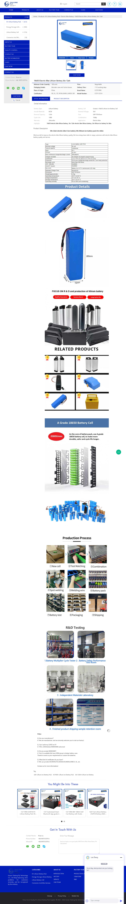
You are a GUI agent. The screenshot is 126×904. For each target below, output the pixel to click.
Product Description (61, 98)
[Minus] (121, 857)
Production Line (80, 873)
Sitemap (49, 896)
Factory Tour (54, 10)
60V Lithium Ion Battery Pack (43, 774)
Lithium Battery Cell (16, 32)
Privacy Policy (62, 896)
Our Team (57, 882)
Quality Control (11, 50)
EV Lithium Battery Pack (16, 22)
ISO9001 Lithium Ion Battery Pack (63, 774)
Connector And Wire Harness (16, 37)
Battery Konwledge (12, 58)
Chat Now (99, 10)
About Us (39, 10)
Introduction (59, 873)
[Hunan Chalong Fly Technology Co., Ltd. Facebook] (109, 4)
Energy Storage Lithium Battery (16, 27)
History (56, 876)
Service (56, 879)
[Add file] (87, 901)
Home (11, 10)
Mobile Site (75, 896)
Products (25, 10)
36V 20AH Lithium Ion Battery (84, 774)
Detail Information (41, 98)
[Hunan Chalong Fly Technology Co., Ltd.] (8, 88)
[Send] (121, 901)
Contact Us (68, 10)
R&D (75, 879)
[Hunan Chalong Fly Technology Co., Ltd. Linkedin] (120, 4)
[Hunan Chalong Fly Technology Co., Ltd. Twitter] (115, 4)
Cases (83, 10)
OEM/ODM (77, 876)
